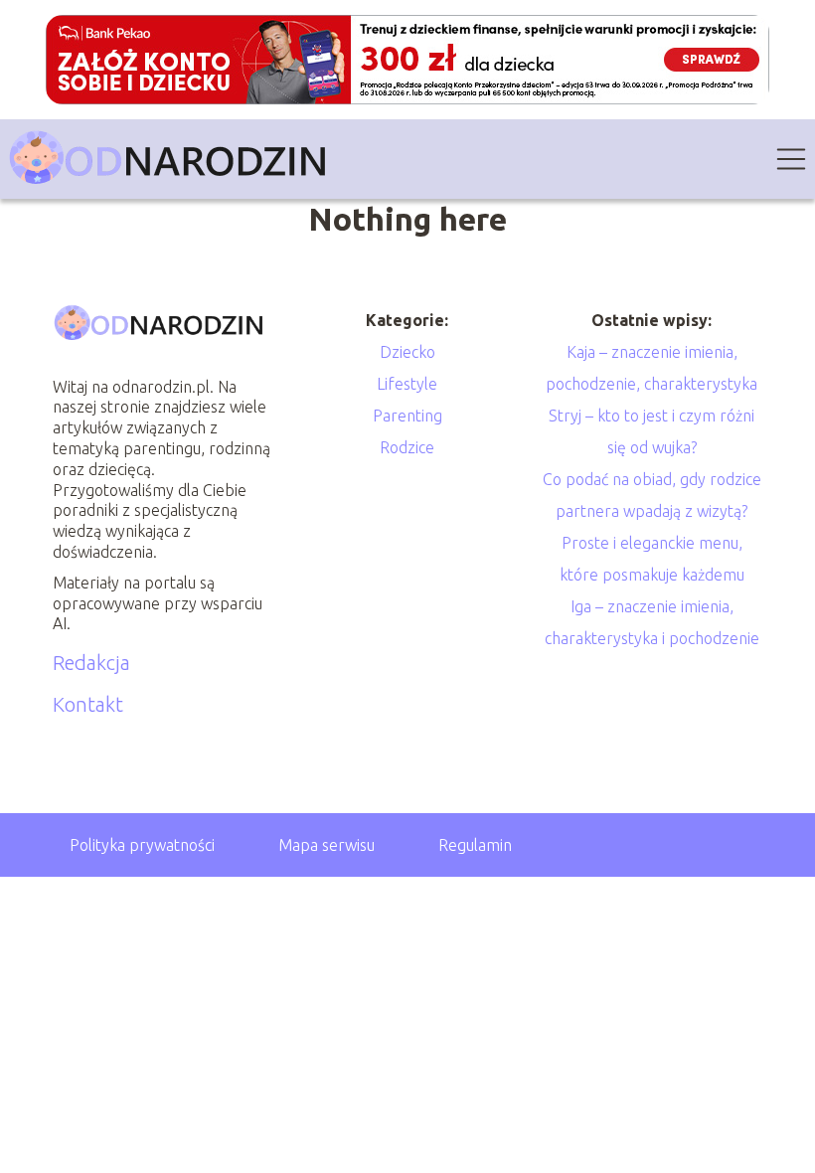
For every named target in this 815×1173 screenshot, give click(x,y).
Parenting (407, 415)
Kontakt (88, 704)
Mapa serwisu (326, 845)
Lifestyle (407, 384)
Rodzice (407, 447)
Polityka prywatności (142, 845)
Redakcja (91, 662)
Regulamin (475, 845)
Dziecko (407, 352)
